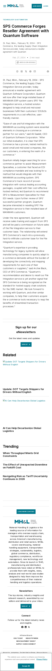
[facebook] (17, 71)
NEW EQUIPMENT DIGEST (26, 641)
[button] (5, 6)
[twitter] (26, 71)
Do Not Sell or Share (27, 653)
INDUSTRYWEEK (32, 638)
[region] (26, 662)
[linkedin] (21, 71)
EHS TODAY (18, 638)
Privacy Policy (42, 653)
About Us (6, 653)
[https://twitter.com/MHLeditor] (29, 627)
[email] (34, 71)
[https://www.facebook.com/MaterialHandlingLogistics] (22, 627)
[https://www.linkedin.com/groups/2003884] (25, 627)
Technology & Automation (15, 20)
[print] (48, 71)
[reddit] (30, 71)
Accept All (26, 666)
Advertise (15, 653)
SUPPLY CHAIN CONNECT (26, 644)
